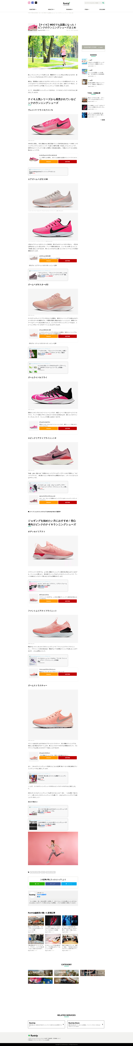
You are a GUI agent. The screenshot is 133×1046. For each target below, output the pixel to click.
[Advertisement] (66, 18)
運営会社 (30, 1040)
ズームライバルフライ (44, 422)
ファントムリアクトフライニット (47, 669)
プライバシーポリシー (38, 1040)
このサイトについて (32, 1038)
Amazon (48, 161)
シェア (53, 883)
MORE (101, 47)
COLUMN (102, 9)
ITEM (86, 9)
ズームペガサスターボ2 (45, 329)
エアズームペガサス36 (44, 256)
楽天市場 (67, 161)
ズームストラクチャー (44, 753)
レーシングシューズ (50, 872)
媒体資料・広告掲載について (54, 1038)
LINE (38, 883)
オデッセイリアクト (44, 594)
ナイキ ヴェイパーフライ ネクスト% (48, 155)
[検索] (103, 3)
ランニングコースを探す (42, 1038)
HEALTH (50, 9)
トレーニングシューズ (35, 872)
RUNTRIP (32, 9)
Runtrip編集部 (41, 894)
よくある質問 (46, 1040)
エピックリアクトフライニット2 (47, 496)
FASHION (69, 9)
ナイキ (43, 872)
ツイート (70, 883)
